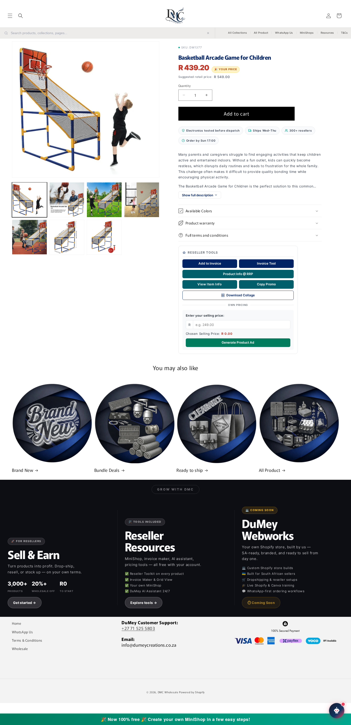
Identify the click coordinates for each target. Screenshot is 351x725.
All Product (261, 33)
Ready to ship (189, 470)
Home (16, 623)
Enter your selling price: (205, 315)
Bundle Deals (107, 470)
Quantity (184, 85)
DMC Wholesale (168, 692)
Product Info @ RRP (238, 274)
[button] (10, 16)
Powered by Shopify (192, 692)
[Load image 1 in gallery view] (29, 199)
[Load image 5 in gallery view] (29, 237)
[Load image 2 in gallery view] (67, 199)
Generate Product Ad (238, 342)
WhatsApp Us (284, 33)
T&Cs (344, 33)
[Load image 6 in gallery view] (67, 237)
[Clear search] (208, 33)
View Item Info (209, 284)
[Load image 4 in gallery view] (141, 199)
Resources (327, 33)
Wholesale (20, 648)
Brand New (22, 470)
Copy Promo (266, 284)
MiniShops (307, 33)
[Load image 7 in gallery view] (104, 237)
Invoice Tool (266, 263)
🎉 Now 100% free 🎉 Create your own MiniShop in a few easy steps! (175, 719)
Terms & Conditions (27, 640)
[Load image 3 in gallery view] (104, 199)
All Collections (237, 33)
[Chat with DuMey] (336, 710)
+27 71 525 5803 (138, 628)
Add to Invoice (209, 263)
